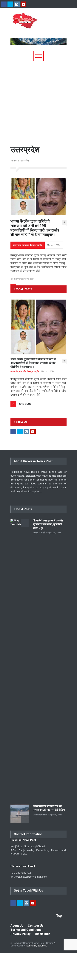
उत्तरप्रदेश (17, 245)
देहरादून (32, 245)
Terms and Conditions (25, 930)
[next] (25, 819)
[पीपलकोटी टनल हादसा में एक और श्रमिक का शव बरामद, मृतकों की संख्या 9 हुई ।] (19, 659)
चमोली (43, 532)
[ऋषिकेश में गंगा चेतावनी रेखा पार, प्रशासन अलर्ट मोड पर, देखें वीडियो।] (19, 813)
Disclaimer (42, 934)
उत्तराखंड (25, 245)
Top (59, 916)
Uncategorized (40, 815)
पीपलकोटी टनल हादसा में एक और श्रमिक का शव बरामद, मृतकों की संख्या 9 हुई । (48, 524)
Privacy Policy (20, 934)
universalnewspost (24, 278)
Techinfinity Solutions (36, 945)
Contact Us (36, 925)
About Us (16, 925)
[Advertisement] (38, 101)
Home (13, 160)
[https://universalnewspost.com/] (35, 25)
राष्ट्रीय (39, 245)
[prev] (25, 523)
